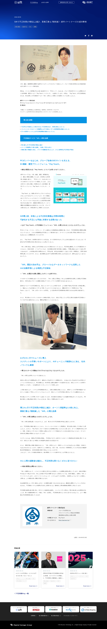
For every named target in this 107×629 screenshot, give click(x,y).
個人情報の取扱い (55, 615)
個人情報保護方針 (43, 615)
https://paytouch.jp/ (64, 520)
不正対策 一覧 (22, 593)
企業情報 (33, 615)
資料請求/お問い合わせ (66, 2)
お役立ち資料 (45, 2)
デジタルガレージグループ (70, 615)
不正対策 (34, 2)
